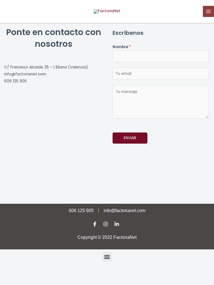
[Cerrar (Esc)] (81, 271)
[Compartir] (58, 271)
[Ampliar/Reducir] (11, 271)
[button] (107, 256)
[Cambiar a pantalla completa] (34, 271)
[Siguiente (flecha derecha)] (34, 280)
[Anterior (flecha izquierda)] (11, 280)
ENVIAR (130, 138)
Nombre (122, 47)
